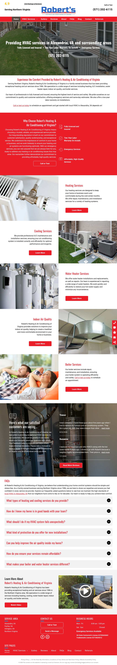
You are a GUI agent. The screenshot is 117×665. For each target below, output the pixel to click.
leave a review (14, 449)
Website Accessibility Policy (88, 659)
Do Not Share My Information (40, 659)
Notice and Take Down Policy (70, 659)
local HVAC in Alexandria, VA (16, 494)
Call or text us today (21, 105)
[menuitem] (16, 19)
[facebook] (42, 637)
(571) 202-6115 (102, 9)
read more (105, 428)
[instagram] (47, 637)
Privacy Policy (25, 659)
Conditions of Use (55, 659)
